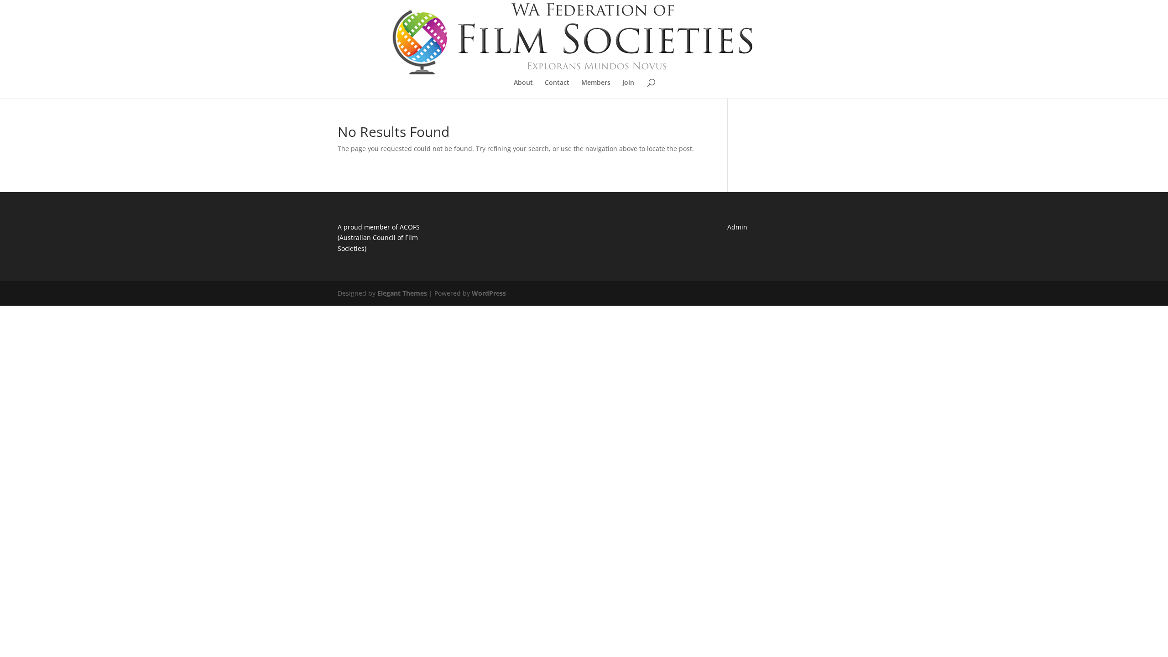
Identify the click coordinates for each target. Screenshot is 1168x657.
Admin (737, 227)
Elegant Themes (402, 293)
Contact (557, 83)
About (523, 83)
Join (628, 83)
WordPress (489, 293)
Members (595, 83)
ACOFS (410, 227)
